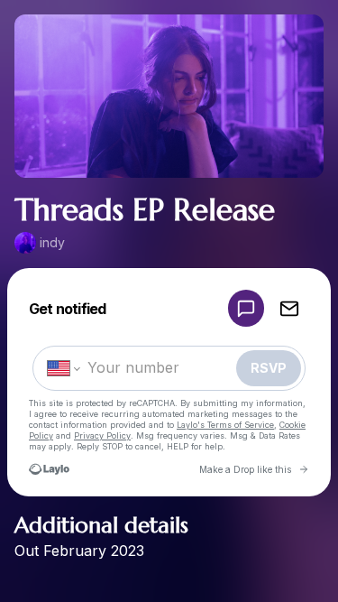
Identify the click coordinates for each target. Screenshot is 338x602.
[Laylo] (49, 469)
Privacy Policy (102, 435)
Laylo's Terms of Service (225, 425)
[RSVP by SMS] (246, 308)
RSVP (269, 367)
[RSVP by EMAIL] (289, 308)
